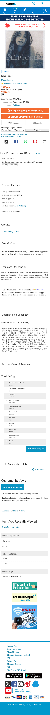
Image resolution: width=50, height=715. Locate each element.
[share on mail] (44, 141)
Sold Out (16, 105)
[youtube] (8, 690)
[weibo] (27, 683)
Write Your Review (13, 487)
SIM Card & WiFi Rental (16, 670)
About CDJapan (13, 652)
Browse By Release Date (12, 576)
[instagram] (21, 683)
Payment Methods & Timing (11, 136)
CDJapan (5, 511)
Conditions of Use (14, 649)
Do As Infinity (7, 80)
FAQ (9, 658)
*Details (37, 153)
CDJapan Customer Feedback (18, 655)
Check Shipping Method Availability (14, 134)
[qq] (35, 683)
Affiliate (10, 667)
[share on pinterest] (35, 141)
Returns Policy (12, 661)
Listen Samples (37, 449)
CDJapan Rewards (14, 664)
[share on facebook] (16, 141)
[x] (8, 684)
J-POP (23, 511)
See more (39, 469)
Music (15, 511)
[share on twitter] (6, 141)
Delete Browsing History (11, 527)
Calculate (37, 130)
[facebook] (14, 683)
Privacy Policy (12, 646)
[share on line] (25, 141)
